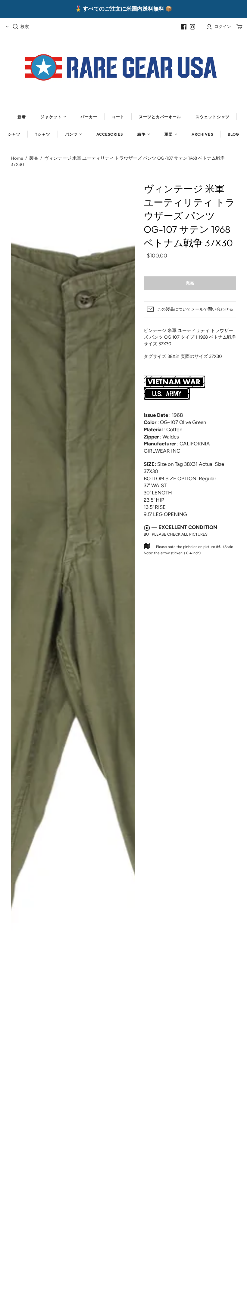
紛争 (141, 134)
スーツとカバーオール (160, 116)
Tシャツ (42, 134)
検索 (24, 26)
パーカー (88, 116)
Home (17, 158)
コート (118, 116)
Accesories (109, 134)
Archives (202, 134)
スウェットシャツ (212, 116)
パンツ (71, 134)
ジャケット (50, 116)
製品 (33, 158)
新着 (21, 116)
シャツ (14, 134)
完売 (190, 283)
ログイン (222, 26)
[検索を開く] (16, 27)
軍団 (168, 134)
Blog (233, 134)
